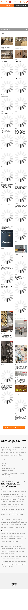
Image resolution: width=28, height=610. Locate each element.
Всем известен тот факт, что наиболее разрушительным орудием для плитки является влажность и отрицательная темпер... (6, 348)
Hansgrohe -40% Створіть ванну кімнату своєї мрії (20, 167)
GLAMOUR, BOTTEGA (18, 78)
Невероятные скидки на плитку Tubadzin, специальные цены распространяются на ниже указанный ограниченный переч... (20, 391)
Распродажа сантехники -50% (20, 253)
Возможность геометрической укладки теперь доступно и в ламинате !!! (6, 414)
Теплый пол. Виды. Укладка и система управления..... (6, 297)
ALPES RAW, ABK (17, 113)
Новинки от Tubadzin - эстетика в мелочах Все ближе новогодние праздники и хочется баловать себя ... (21, 378)
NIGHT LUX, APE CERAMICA (19, 95)
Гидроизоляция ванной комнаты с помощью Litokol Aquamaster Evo (21, 216)
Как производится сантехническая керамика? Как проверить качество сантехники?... (20, 288)
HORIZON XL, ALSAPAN (19, 48)
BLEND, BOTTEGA (4, 61)
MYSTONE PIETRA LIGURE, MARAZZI (7, 113)
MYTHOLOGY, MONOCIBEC (6, 78)
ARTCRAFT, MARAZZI (18, 61)
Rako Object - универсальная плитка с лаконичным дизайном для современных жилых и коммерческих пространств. (20, 132)
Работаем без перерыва (5, 260)
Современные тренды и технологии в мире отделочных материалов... (7, 278)
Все (3, 33)
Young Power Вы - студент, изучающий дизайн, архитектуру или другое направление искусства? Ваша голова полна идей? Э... (21, 427)
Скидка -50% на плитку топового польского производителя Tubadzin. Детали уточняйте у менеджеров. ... (21, 268)
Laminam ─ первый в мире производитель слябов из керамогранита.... (19, 307)
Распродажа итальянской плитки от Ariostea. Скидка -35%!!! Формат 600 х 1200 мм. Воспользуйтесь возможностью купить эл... (7, 237)
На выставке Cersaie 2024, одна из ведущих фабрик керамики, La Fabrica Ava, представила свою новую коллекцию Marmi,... (7, 217)
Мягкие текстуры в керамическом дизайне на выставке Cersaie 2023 (21, 235)
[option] (14, 19)
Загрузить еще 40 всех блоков (15, 437)
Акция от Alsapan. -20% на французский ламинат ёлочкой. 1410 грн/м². (7, 131)
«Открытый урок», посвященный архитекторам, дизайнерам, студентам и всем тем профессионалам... (21, 406)
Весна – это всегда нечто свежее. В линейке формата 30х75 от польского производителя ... (7, 377)
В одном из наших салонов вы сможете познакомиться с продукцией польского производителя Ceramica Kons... (20, 351)
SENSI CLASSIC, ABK (4, 96)
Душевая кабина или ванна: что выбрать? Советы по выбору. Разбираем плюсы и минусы (20, 327)
